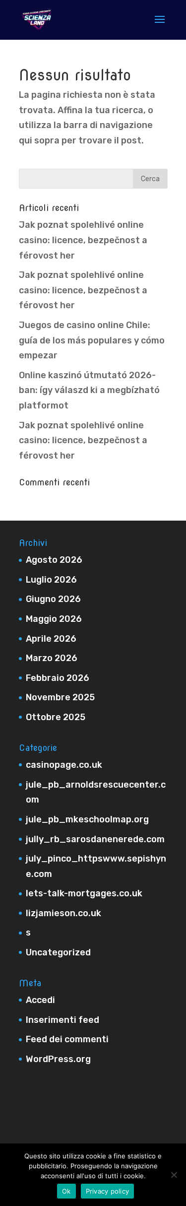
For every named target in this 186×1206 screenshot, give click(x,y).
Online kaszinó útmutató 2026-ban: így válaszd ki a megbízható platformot (89, 390)
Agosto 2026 (54, 559)
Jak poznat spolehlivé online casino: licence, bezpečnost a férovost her (83, 240)
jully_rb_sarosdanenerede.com (95, 839)
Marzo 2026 (51, 658)
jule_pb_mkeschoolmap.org (87, 819)
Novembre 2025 (60, 697)
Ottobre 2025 (55, 717)
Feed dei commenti (67, 1039)
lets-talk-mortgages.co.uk (84, 893)
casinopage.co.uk (64, 764)
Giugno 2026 (53, 599)
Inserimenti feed (62, 1019)
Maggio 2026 (54, 618)
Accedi (40, 1000)
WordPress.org (58, 1059)
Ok (66, 1191)
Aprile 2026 (51, 638)
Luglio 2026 (51, 579)
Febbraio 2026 (57, 677)
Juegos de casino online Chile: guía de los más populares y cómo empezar (92, 340)
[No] (174, 1175)
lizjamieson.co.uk (63, 913)
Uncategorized (58, 952)
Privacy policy (107, 1191)
